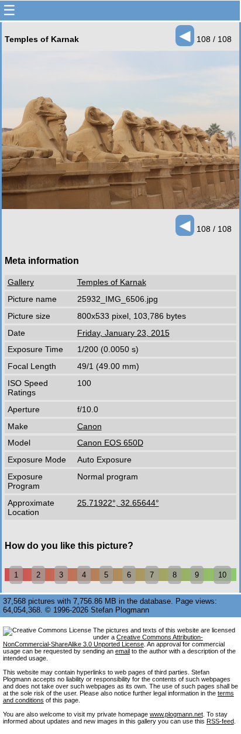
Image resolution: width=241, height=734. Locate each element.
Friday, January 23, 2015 (123, 333)
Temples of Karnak (111, 282)
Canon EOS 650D (110, 442)
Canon (89, 426)
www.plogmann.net (176, 714)
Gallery (21, 282)
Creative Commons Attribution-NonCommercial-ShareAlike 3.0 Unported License (103, 641)
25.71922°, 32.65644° (118, 502)
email (122, 651)
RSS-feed (220, 721)
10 (222, 574)
